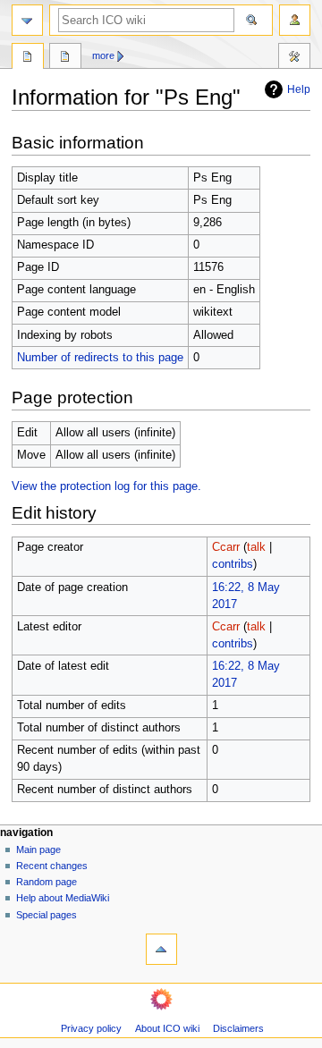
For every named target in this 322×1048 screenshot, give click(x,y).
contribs (232, 564)
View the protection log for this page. (106, 486)
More (103, 55)
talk (256, 547)
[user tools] (294, 20)
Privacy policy (91, 1028)
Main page (38, 849)
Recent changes (52, 865)
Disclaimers (238, 1028)
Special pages (46, 914)
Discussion (65, 58)
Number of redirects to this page (100, 357)
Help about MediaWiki (62, 897)
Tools (294, 58)
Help (298, 89)
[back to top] (161, 949)
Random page (46, 881)
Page (28, 58)
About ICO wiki (167, 1028)
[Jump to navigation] (27, 20)
